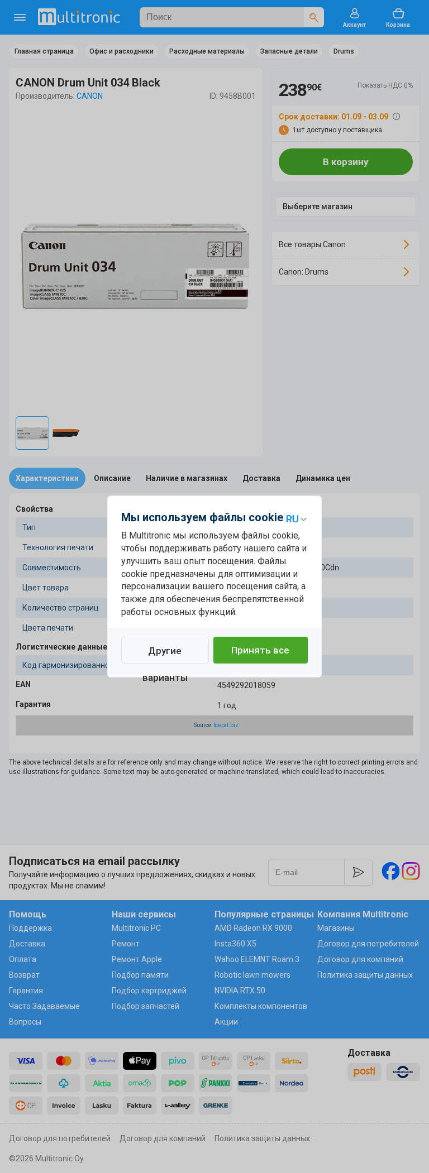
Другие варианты (165, 654)
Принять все (260, 650)
